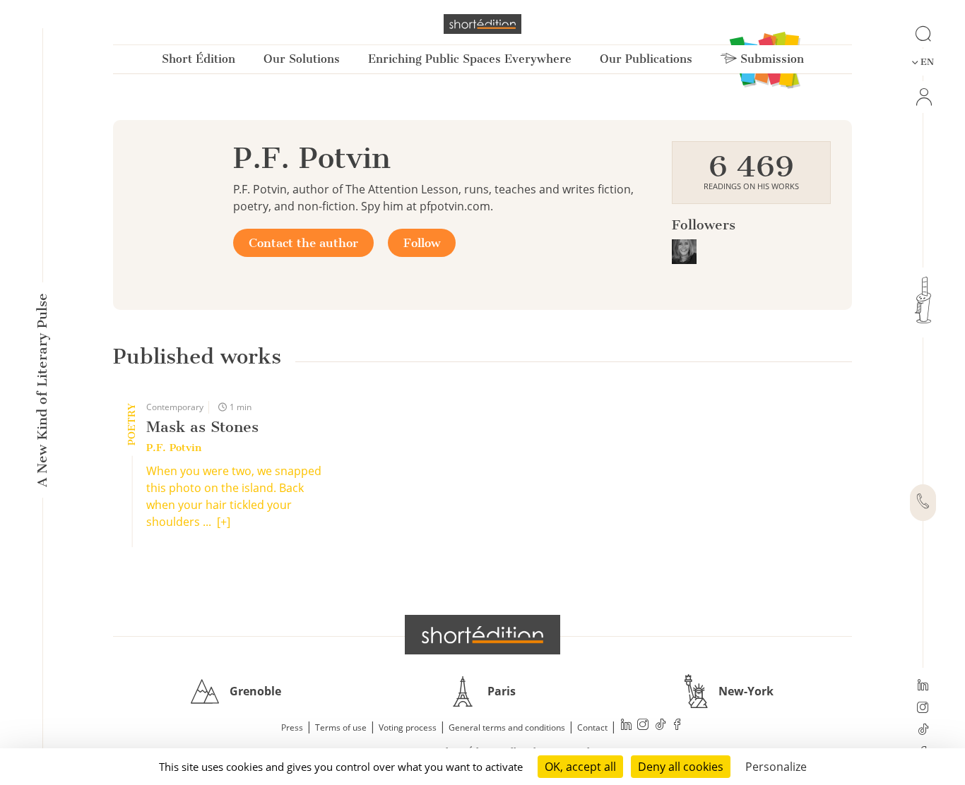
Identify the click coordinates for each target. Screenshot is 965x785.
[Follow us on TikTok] (923, 730)
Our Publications (646, 59)
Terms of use (341, 727)
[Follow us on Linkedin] (923, 686)
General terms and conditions (507, 727)
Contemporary (174, 407)
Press (292, 727)
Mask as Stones (202, 427)
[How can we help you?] (923, 502)
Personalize (776, 766)
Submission (770, 59)
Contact (592, 727)
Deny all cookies (680, 766)
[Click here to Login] (923, 97)
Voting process (408, 727)
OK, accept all (580, 766)
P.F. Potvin (173, 447)
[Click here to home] (482, 634)
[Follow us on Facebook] (677, 726)
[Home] (482, 24)
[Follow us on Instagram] (923, 708)
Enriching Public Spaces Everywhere (470, 59)
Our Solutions (302, 59)
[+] (223, 521)
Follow (421, 243)
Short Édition (198, 59)
